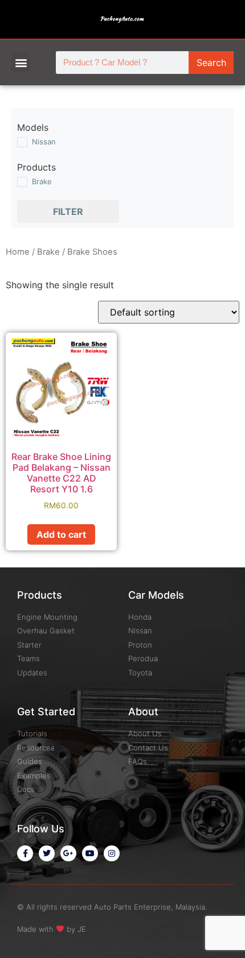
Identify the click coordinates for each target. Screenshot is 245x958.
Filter (68, 211)
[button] (20, 62)
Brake (48, 252)
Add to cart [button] (61, 534)
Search (211, 62)
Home (18, 252)
